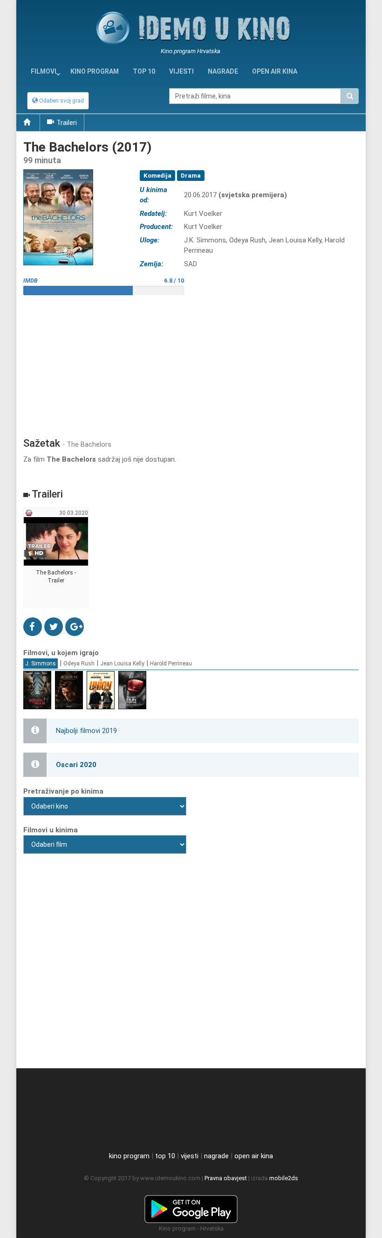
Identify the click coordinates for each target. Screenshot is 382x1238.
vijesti (181, 71)
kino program (94, 71)
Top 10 (144, 71)
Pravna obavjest (226, 1178)
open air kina (253, 1156)
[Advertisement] (191, 362)
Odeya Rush (79, 663)
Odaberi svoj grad (61, 100)
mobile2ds (283, 1178)
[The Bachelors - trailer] (56, 558)
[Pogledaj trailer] (58, 169)
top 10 (165, 1156)
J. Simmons (40, 663)
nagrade (223, 71)
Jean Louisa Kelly (122, 663)
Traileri (66, 122)
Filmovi (43, 71)
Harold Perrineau (171, 663)
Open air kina (274, 71)
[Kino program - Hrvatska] (191, 1207)
